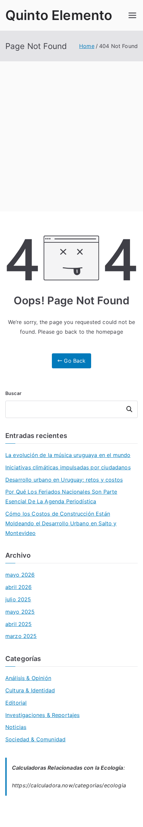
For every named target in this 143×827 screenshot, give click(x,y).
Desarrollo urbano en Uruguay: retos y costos (64, 479)
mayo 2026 (20, 574)
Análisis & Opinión (28, 678)
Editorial (16, 702)
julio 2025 (18, 599)
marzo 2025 (21, 636)
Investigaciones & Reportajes (42, 715)
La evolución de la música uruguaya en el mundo (67, 455)
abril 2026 (18, 587)
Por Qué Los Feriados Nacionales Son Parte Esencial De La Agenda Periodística (61, 496)
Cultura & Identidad (30, 690)
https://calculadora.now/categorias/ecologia (69, 785)
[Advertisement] (71, 136)
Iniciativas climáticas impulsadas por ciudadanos (68, 467)
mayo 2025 (20, 611)
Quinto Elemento (58, 15)
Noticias (15, 727)
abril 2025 (18, 624)
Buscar (13, 393)
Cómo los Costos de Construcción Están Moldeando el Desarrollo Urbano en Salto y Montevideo (61, 523)
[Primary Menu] (132, 15)
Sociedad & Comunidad (35, 739)
